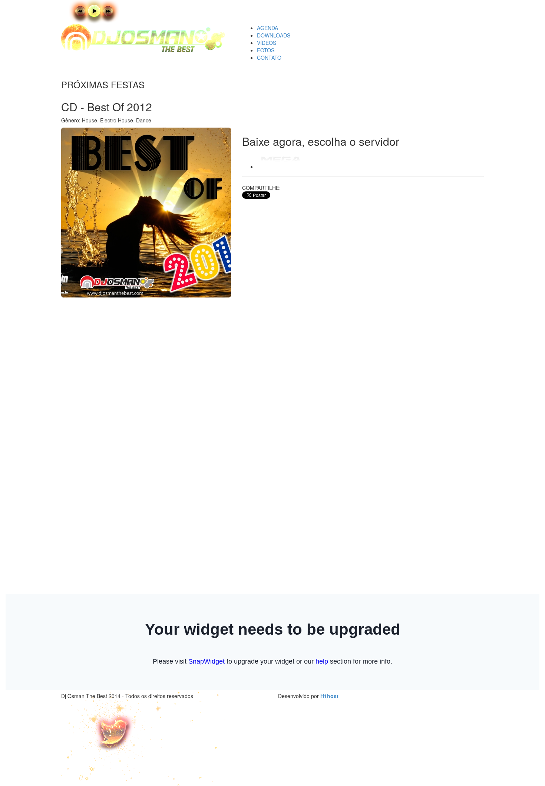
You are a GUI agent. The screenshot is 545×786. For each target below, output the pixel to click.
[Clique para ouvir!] (111, 11)
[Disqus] (363, 308)
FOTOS (265, 50)
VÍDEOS (266, 42)
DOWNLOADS (273, 35)
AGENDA (267, 28)
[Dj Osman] (146, 38)
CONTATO (269, 57)
